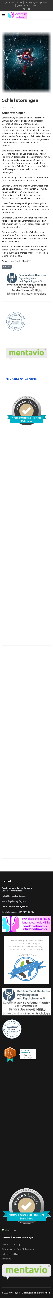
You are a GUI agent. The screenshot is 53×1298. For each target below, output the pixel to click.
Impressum (6, 1259)
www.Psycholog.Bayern (14, 901)
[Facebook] (24, 8)
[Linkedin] (29, 8)
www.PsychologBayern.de (15, 906)
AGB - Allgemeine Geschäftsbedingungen (19, 1249)
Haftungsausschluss (10, 1254)
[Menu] (3, 15)
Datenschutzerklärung (11, 1244)
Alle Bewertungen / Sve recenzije (21, 378)
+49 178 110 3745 (14, 2)
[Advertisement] (26, 542)
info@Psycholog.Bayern (37, 2)
